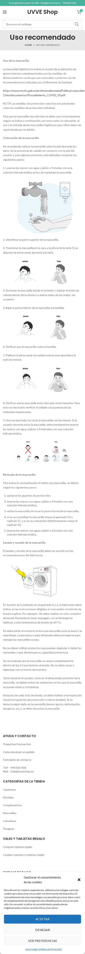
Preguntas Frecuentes (17, 744)
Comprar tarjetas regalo (17, 846)
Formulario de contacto (17, 759)
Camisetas (9, 789)
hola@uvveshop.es (50, 2)
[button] (79, 880)
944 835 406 (69, 2)
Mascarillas (9, 813)
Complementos (12, 805)
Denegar (42, 930)
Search (77, 24)
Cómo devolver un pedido (18, 752)
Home (28, 45)
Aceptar (42, 919)
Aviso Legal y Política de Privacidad (44, 949)
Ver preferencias (42, 941)
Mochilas (8, 797)
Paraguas (8, 828)
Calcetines (9, 821)
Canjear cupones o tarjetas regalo (23, 854)
